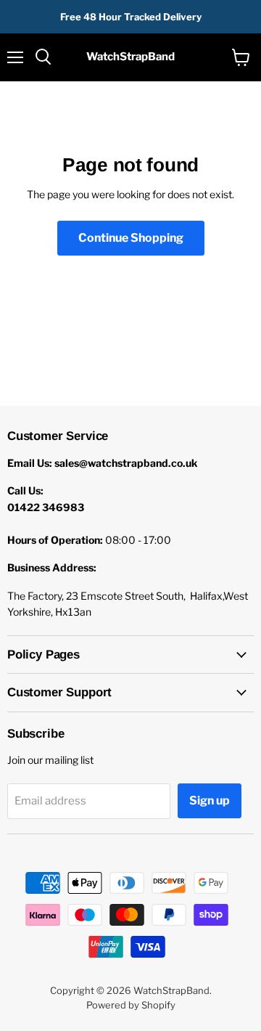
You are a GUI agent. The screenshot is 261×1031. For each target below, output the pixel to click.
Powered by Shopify (130, 1005)
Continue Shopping (130, 238)
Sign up (209, 800)
